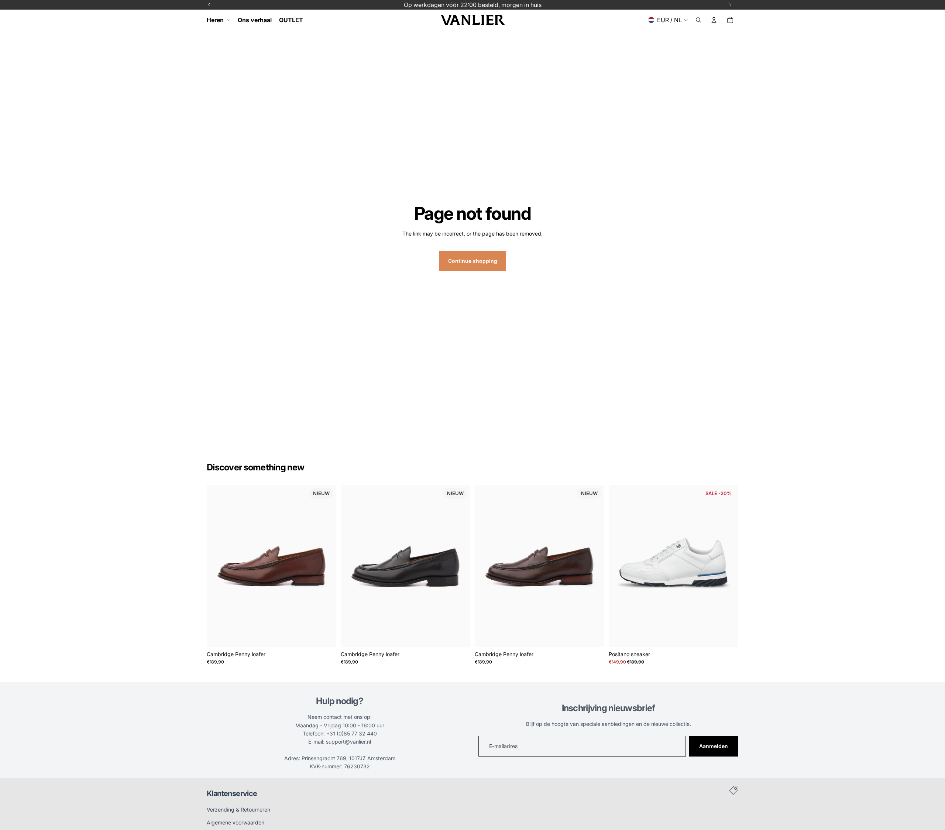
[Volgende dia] (325, 566)
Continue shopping (472, 261)
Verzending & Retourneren (238, 809)
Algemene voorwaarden (235, 822)
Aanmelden (713, 746)
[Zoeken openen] (698, 20)
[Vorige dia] (218, 566)
